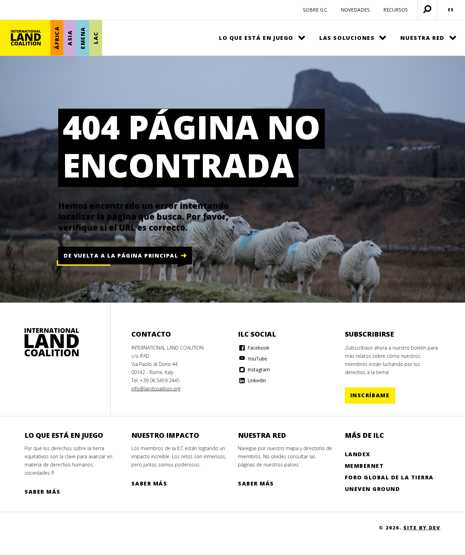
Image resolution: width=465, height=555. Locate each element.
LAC (95, 38)
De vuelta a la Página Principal (121, 255)
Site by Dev (421, 527)
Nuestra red (422, 38)
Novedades (355, 9)
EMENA (82, 38)
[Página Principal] (26, 38)
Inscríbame (370, 395)
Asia (70, 37)
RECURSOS (395, 9)
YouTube (256, 358)
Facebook (257, 347)
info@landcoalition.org (155, 388)
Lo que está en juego (256, 38)
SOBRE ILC (315, 9)
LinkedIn (256, 380)
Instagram (258, 369)
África (57, 38)
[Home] (52, 342)
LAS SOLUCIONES (346, 38)
